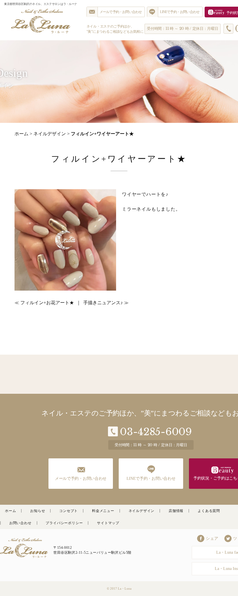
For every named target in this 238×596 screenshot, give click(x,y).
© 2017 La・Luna (119, 588)
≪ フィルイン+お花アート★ (44, 302)
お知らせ (37, 511)
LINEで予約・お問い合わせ (179, 12)
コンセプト (68, 511)
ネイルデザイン (49, 133)
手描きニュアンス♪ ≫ (106, 302)
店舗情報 (176, 511)
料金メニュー (103, 511)
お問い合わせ (20, 523)
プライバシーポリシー (64, 523)
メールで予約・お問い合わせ (121, 12)
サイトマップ (108, 523)
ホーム (21, 133)
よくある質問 (209, 511)
